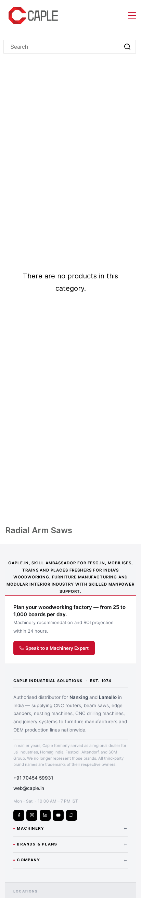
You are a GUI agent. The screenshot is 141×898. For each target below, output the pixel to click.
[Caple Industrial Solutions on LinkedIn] (45, 815)
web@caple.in (28, 788)
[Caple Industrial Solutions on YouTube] (58, 815)
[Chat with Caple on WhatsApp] (71, 815)
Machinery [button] (72, 828)
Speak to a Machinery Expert (57, 648)
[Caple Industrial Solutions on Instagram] (31, 815)
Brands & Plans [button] (72, 844)
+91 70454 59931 (33, 778)
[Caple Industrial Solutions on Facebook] (18, 815)
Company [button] (72, 860)
